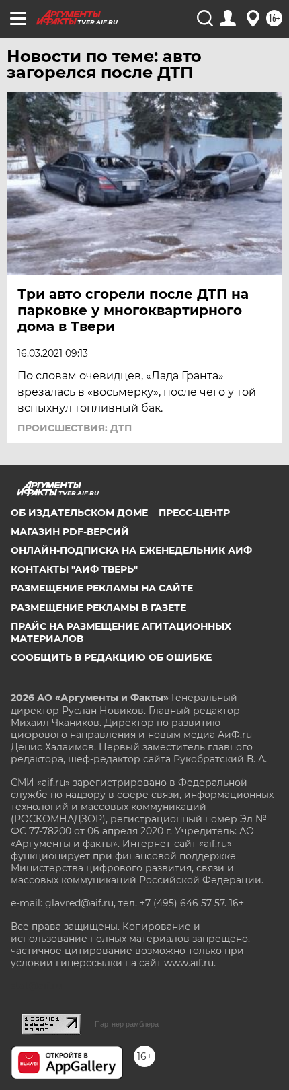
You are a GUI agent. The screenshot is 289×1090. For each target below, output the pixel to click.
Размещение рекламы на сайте (102, 588)
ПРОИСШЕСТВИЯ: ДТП (74, 428)
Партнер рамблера (127, 1024)
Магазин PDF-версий (70, 531)
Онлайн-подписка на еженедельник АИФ (131, 550)
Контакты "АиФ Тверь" (74, 569)
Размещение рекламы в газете (98, 608)
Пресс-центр (194, 513)
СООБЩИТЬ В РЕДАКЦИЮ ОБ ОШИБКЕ (111, 657)
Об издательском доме (79, 513)
